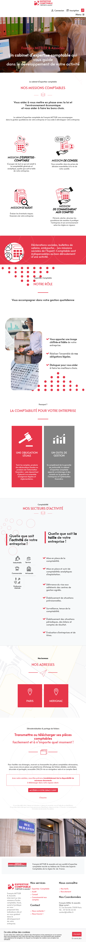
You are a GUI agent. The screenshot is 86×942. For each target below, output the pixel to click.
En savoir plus (77, 938)
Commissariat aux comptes (39, 898)
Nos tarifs (64, 888)
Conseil (35, 894)
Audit (34, 891)
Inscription (74, 10)
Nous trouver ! (37, 913)
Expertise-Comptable (40, 888)
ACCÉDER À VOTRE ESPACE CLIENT (43, 790)
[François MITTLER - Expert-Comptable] (43, 3)
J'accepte (77, 934)
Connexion (59, 10)
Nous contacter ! (38, 911)
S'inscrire (43, 797)
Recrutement (66, 891)
